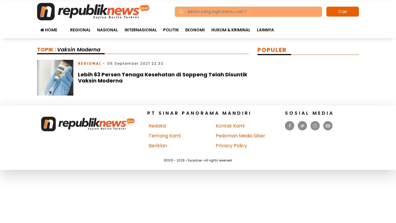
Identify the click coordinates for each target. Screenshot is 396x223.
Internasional (141, 30)
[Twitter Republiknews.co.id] (302, 126)
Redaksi (157, 126)
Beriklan (158, 145)
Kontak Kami (230, 126)
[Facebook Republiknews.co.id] (289, 126)
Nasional (107, 30)
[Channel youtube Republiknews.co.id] (328, 126)
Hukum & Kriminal (230, 30)
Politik (171, 30)
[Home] (93, 11)
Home (50, 30)
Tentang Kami (165, 135)
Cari (342, 11)
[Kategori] (63, 27)
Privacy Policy (231, 145)
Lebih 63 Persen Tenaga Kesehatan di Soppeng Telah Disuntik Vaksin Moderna (162, 77)
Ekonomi (195, 30)
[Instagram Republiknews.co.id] (315, 126)
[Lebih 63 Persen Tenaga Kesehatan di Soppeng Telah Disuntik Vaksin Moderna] (55, 77)
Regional (80, 30)
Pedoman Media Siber (240, 135)
